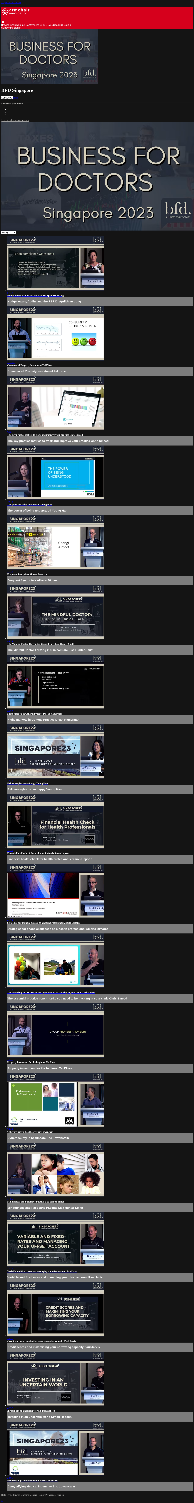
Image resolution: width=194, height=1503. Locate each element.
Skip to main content (11, 2)
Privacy (17, 1495)
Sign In (17, 27)
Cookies (25, 1495)
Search (14, 25)
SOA (48, 25)
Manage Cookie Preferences (43, 1495)
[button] (3, 22)
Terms (10, 1495)
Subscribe (7, 97)
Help (4, 1495)
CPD (42, 25)
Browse (5, 25)
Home (21, 25)
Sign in (68, 25)
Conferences (32, 25)
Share (15, 97)
